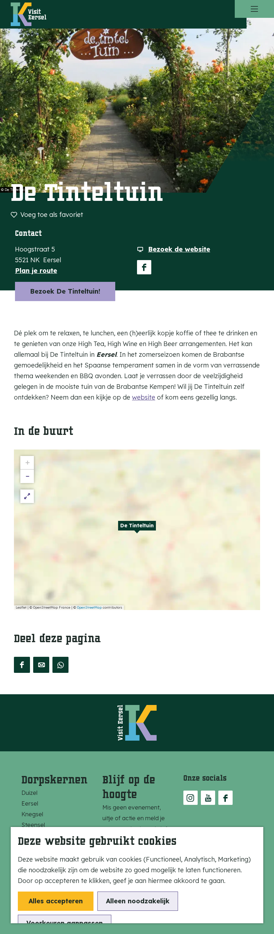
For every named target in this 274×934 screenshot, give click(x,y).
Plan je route (36, 271)
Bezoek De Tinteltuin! (65, 291)
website (143, 397)
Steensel (33, 824)
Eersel (29, 803)
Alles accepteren (56, 901)
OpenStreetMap (89, 607)
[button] (137, 530)
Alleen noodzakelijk (137, 901)
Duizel (29, 792)
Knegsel (32, 814)
